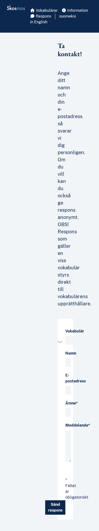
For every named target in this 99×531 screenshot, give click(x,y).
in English (38, 22)
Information (77, 10)
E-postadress (75, 378)
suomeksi (67, 16)
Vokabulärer (46, 10)
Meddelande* (77, 425)
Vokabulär (74, 331)
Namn (70, 353)
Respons (43, 16)
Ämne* (71, 403)
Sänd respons (55, 507)
